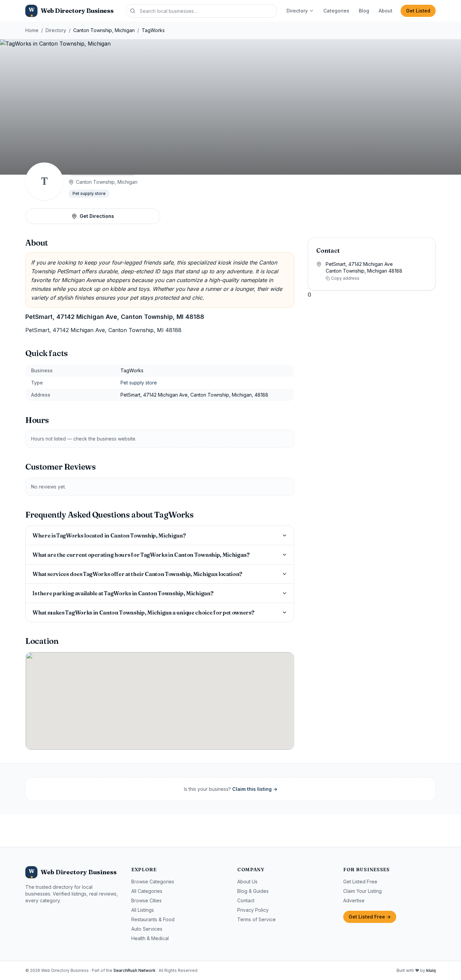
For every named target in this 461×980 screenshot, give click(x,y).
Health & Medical (150, 938)
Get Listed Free (360, 881)
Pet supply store (89, 193)
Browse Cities (146, 900)
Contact (245, 900)
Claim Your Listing (362, 891)
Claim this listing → (254, 789)
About (385, 11)
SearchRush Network (134, 970)
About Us (247, 881)
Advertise (353, 900)
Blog (364, 11)
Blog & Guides (253, 891)
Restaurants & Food (152, 919)
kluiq (431, 970)
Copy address (345, 278)
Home (31, 30)
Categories (336, 11)
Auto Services (146, 929)
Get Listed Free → (370, 917)
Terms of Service (256, 919)
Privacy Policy (253, 910)
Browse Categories (152, 881)
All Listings (142, 910)
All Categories (146, 891)
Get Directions (97, 216)
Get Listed (418, 11)
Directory (297, 11)
